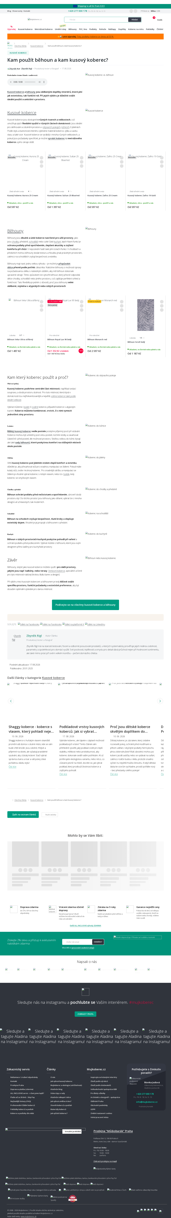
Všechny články (20, 800)
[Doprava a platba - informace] (85, 1180)
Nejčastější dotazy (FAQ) (20, 1101)
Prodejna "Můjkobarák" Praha (113, 1131)
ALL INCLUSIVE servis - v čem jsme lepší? (27, 1093)
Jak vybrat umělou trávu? (60, 1101)
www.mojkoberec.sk (28, 1216)
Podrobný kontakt (146, 1106)
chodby (15, 241)
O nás (52, 1077)
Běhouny (15, 230)
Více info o (78, 947)
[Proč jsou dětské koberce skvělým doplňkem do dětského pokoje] (133, 701)
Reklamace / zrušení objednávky (24, 1077)
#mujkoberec (141, 1002)
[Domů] (9, 43)
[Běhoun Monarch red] (105, 313)
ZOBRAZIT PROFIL (85, 1014)
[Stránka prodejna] (45, 1148)
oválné (35, 406)
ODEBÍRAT (98, 942)
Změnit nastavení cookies (101, 1113)
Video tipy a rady (57, 1093)
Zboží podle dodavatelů (101, 1085)
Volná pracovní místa (99, 1117)
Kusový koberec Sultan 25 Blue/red (63, 195)
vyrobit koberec (56, 138)
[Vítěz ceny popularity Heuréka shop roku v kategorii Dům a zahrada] (35, 19)
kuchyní (57, 241)
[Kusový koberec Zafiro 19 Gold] (145, 170)
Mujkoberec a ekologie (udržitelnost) (66, 1085)
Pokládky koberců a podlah (21, 1109)
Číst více (12, 766)
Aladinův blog (56, 1089)
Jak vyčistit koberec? (59, 1113)
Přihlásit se (144, 11)
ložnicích (65, 127)
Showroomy (17, 11)
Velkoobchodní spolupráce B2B (104, 1089)
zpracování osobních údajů (82, 947)
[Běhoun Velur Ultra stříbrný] (25, 313)
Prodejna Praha (17, 1085)
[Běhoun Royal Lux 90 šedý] (65, 313)
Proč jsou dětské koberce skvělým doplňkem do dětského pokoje (130, 731)
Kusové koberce (18, 53)
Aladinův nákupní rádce (60, 1097)
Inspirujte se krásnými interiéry (104, 1077)
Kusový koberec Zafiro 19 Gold (142, 195)
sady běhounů (22, 442)
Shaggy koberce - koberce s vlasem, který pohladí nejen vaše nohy (31, 731)
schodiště (33, 241)
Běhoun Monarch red (97, 339)
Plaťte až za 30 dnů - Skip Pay (22, 1097)
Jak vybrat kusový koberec (61, 1081)
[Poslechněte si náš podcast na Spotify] (58, 1197)
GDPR (93, 1109)
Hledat (135, 19)
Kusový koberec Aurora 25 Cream (22, 195)
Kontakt (27, 11)
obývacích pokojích (52, 127)
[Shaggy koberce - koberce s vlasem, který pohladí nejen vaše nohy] (31, 701)
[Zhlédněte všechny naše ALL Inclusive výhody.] (15, 1197)
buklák (66, 474)
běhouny (30, 91)
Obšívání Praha (97, 1101)
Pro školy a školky (98, 1093)
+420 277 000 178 (77, 10)
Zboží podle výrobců (99, 1081)
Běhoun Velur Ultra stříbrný (20, 339)
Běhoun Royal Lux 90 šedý (59, 339)
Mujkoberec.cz (47, 1213)
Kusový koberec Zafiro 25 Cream (102, 195)
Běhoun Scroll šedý (136, 342)
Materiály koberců (58, 1109)
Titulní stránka (50, 814)
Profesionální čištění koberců (22, 1105)
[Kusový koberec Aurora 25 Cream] (25, 170)
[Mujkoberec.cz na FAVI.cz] (72, 1197)
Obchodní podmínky (99, 1105)
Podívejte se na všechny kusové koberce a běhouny (85, 604)
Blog (9, 11)
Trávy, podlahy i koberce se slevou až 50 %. (88, 36)
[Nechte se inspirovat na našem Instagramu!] (85, 990)
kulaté (26, 406)
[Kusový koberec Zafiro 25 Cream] (105, 170)
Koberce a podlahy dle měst (22, 1113)
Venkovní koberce (56, 570)
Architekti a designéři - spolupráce (105, 1097)
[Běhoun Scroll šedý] (145, 315)
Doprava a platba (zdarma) (21, 1089)
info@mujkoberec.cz (147, 1101)
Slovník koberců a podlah (61, 1105)
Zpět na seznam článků (24, 814)
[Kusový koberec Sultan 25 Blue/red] (65, 170)
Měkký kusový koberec (19, 431)
